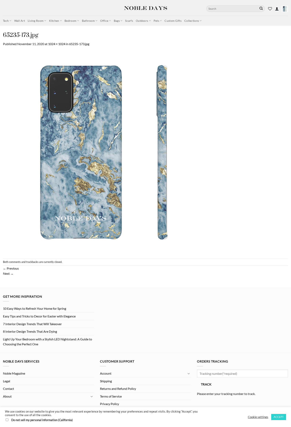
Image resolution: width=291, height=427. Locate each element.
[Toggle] (91, 396)
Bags (117, 20)
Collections (191, 20)
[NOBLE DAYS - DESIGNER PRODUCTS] (145, 8)
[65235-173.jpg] (104, 152)
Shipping (106, 381)
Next (8, 273)
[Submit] (261, 8)
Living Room (36, 20)
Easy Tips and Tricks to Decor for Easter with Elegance (39, 316)
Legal (6, 381)
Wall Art (19, 20)
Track (206, 384)
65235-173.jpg (79, 44)
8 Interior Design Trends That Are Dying (30, 331)
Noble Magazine (14, 373)
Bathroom (88, 20)
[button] (277, 8)
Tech (6, 20)
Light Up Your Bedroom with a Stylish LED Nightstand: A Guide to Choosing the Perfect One (47, 341)
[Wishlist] (270, 8)
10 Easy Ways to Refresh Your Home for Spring (34, 308)
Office (104, 20)
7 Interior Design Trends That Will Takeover (32, 324)
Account (105, 373)
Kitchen (54, 20)
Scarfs (129, 20)
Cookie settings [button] (258, 417)
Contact (8, 388)
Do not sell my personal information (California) (42, 420)
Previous (11, 268)
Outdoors (142, 20)
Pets (156, 20)
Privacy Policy (109, 404)
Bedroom (70, 20)
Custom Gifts (173, 20)
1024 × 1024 (56, 44)
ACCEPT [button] (279, 416)
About (7, 396)
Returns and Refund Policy (118, 388)
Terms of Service (111, 396)
